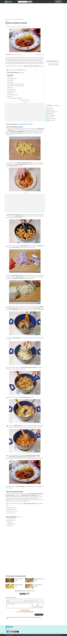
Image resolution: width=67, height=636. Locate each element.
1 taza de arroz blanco (13, 95)
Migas (53, 64)
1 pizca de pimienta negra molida (15, 98)
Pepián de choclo (50, 108)
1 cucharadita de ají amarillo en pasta (16, 86)
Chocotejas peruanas (11, 513)
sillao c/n (11, 87)
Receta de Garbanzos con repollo (25, 124)
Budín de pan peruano (11, 508)
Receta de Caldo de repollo (19, 579)
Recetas (6, 19)
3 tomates (11, 82)
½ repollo (11, 77)
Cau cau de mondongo (51, 115)
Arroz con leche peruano (12, 511)
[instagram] (11, 632)
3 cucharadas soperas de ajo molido (16, 84)
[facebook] (7, 632)
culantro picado (12, 91)
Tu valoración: (18, 611)
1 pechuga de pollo (13, 79)
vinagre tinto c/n (12, 89)
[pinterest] (16, 632)
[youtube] (14, 632)
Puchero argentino (50, 113)
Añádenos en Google (40, 54)
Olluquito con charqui (51, 120)
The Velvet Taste (11, 26)
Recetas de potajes (9, 488)
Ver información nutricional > (25, 100)
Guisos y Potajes (10, 19)
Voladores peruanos (11, 509)
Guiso (50, 64)
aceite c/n (11, 93)
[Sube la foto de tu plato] (28, 594)
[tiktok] (18, 632)
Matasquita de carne (50, 117)
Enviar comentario (39, 614)
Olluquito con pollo (50, 110)
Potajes (14, 19)
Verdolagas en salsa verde (51, 119)
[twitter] (9, 632)
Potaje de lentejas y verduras (52, 111)
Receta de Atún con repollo (38, 585)
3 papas (10, 96)
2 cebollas (11, 80)
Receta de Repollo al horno (19, 585)
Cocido (57, 64)
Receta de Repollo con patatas (39, 579)
